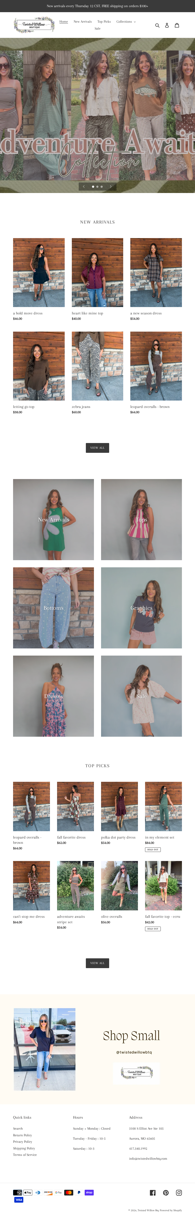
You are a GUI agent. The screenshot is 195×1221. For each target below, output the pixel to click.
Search (18, 1128)
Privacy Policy (22, 1141)
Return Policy (22, 1135)
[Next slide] (111, 186)
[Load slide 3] (102, 187)
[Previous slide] (84, 186)
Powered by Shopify (171, 1210)
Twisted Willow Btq (148, 1210)
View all (97, 447)
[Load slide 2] (97, 187)
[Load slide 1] (93, 187)
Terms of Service (25, 1155)
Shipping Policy (24, 1148)
